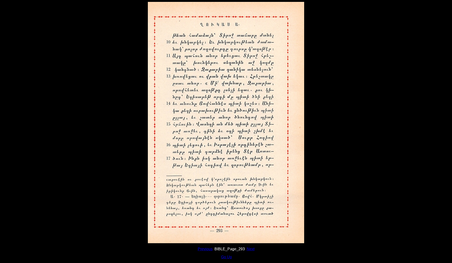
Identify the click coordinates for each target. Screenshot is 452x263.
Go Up (226, 257)
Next (250, 249)
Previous (205, 249)
